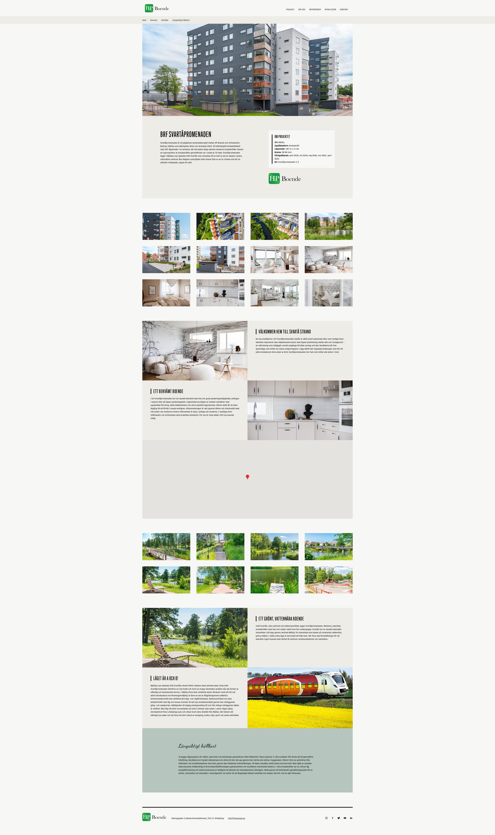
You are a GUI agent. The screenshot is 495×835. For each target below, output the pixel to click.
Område (164, 20)
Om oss (301, 9)
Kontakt (344, 9)
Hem (144, 20)
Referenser (315, 9)
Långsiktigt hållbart (180, 20)
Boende (153, 20)
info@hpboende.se (236, 818)
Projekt (290, 9)
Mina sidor (330, 9)
